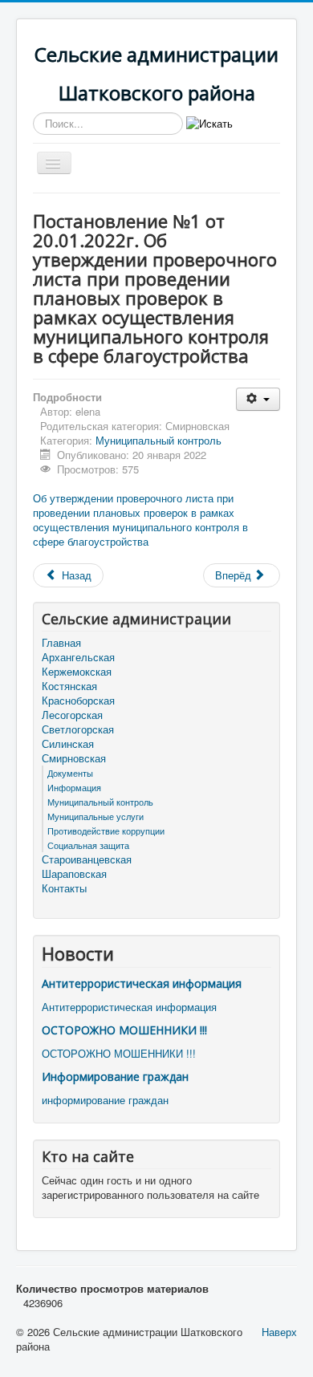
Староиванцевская (87, 859)
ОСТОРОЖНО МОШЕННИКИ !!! (124, 1030)
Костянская (69, 686)
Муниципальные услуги (95, 816)
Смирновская (74, 758)
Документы (70, 772)
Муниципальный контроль (159, 440)
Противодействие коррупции (106, 830)
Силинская (68, 744)
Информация (74, 787)
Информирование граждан (115, 1076)
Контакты (64, 888)
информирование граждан (105, 1099)
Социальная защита (88, 845)
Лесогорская (72, 715)
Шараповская (74, 874)
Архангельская (78, 657)
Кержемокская (77, 671)
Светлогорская (78, 729)
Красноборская (78, 700)
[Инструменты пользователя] (258, 399)
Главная (61, 643)
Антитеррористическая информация (142, 983)
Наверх (279, 1331)
